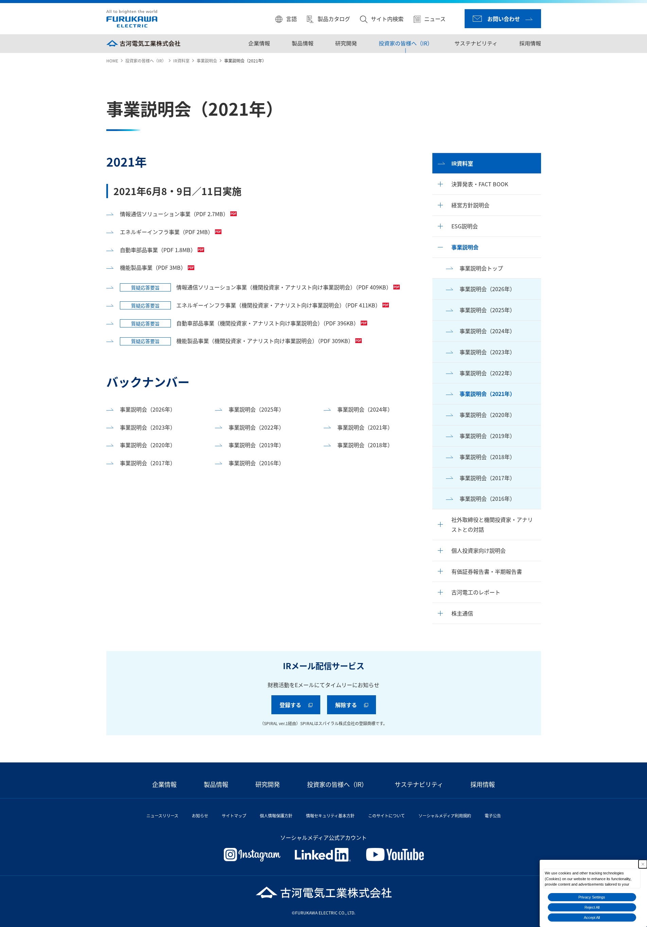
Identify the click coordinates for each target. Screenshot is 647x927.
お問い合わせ (503, 19)
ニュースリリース (162, 815)
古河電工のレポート (475, 592)
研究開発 (346, 43)
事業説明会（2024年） (487, 331)
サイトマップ (234, 815)
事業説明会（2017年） (487, 478)
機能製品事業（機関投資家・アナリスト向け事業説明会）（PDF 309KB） (242, 341)
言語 (291, 19)
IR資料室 (181, 60)
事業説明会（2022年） (487, 373)
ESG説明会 (464, 226)
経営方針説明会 (470, 205)
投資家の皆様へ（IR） (405, 43)
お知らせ (200, 815)
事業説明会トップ (481, 268)
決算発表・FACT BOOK (479, 184)
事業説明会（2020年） (487, 415)
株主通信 (462, 613)
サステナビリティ (475, 43)
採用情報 (530, 43)
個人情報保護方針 (276, 815)
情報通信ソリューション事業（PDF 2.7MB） (174, 214)
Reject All (592, 907)
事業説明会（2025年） (487, 310)
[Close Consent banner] (643, 864)
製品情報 (302, 43)
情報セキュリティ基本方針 (330, 815)
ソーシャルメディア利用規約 (444, 815)
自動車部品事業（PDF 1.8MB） (158, 250)
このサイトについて (386, 815)
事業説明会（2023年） (487, 352)
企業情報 (259, 43)
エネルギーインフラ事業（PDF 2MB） (166, 232)
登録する (290, 705)
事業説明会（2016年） (487, 498)
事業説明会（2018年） (487, 457)
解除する (346, 705)
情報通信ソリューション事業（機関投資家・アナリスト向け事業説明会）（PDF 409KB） (261, 287)
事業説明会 (207, 60)
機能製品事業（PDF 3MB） (153, 267)
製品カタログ (334, 19)
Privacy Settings (591, 897)
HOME (112, 60)
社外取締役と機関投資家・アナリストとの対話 (492, 524)
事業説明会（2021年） (487, 394)
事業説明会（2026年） (487, 289)
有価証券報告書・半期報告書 (486, 571)
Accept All (592, 917)
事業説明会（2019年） (487, 436)
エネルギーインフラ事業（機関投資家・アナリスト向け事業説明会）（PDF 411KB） (256, 305)
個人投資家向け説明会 (478, 550)
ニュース (435, 19)
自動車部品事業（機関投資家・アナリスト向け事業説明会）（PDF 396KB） (245, 323)
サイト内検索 (387, 19)
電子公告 (493, 815)
